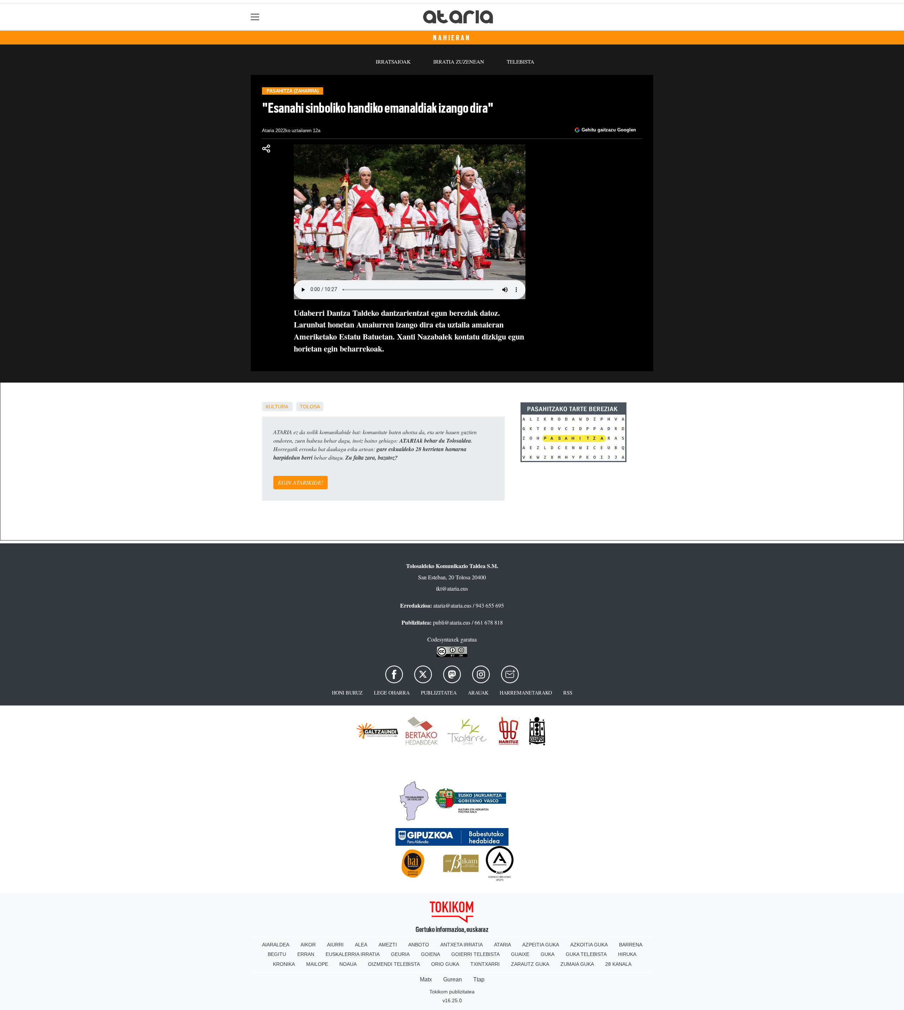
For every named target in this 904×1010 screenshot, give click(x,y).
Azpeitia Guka (540, 944)
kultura (277, 406)
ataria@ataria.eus (452, 605)
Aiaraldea (275, 944)
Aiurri (335, 944)
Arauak (478, 692)
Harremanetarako (526, 692)
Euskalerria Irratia (353, 954)
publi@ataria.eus (451, 622)
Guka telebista (586, 954)
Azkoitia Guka (589, 944)
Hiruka (627, 954)
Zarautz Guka (530, 964)
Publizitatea (439, 692)
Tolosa (310, 406)
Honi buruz (347, 692)
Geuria (400, 954)
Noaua (348, 964)
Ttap (478, 979)
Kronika (284, 964)
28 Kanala (618, 964)
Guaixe (520, 954)
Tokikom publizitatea (452, 991)
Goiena (430, 954)
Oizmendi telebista (394, 964)
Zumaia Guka (577, 964)
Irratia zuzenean (458, 61)
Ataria (502, 944)
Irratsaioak (393, 61)
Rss (567, 692)
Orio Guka (445, 964)
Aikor (308, 944)
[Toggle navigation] (255, 17)
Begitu (277, 954)
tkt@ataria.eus (452, 588)
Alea (361, 944)
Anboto (418, 944)
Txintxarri (485, 964)
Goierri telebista (475, 954)
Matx (426, 979)
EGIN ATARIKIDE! (300, 482)
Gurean (452, 979)
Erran (305, 954)
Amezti (388, 944)
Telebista (520, 61)
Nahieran (452, 38)
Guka (547, 954)
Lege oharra (392, 692)
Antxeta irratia (461, 944)
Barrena (630, 944)
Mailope (317, 964)
